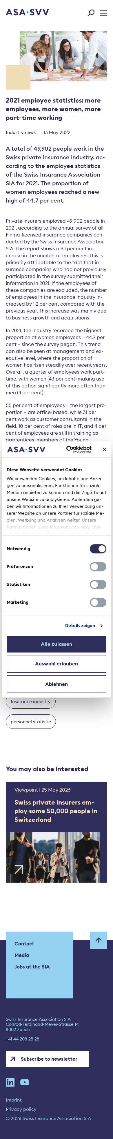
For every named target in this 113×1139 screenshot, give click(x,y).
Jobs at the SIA (32, 967)
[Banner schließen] (104, 449)
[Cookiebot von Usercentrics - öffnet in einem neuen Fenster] (68, 449)
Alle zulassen (56, 644)
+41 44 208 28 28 (22, 1039)
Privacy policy (21, 1109)
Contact (24, 944)
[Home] (19, 12)
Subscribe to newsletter (49, 1059)
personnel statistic (31, 721)
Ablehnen (56, 684)
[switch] (98, 566)
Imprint (14, 1100)
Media (21, 955)
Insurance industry (31, 701)
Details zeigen (80, 625)
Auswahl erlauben (56, 664)
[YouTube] (24, 1082)
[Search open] (93, 11)
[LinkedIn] (10, 1082)
